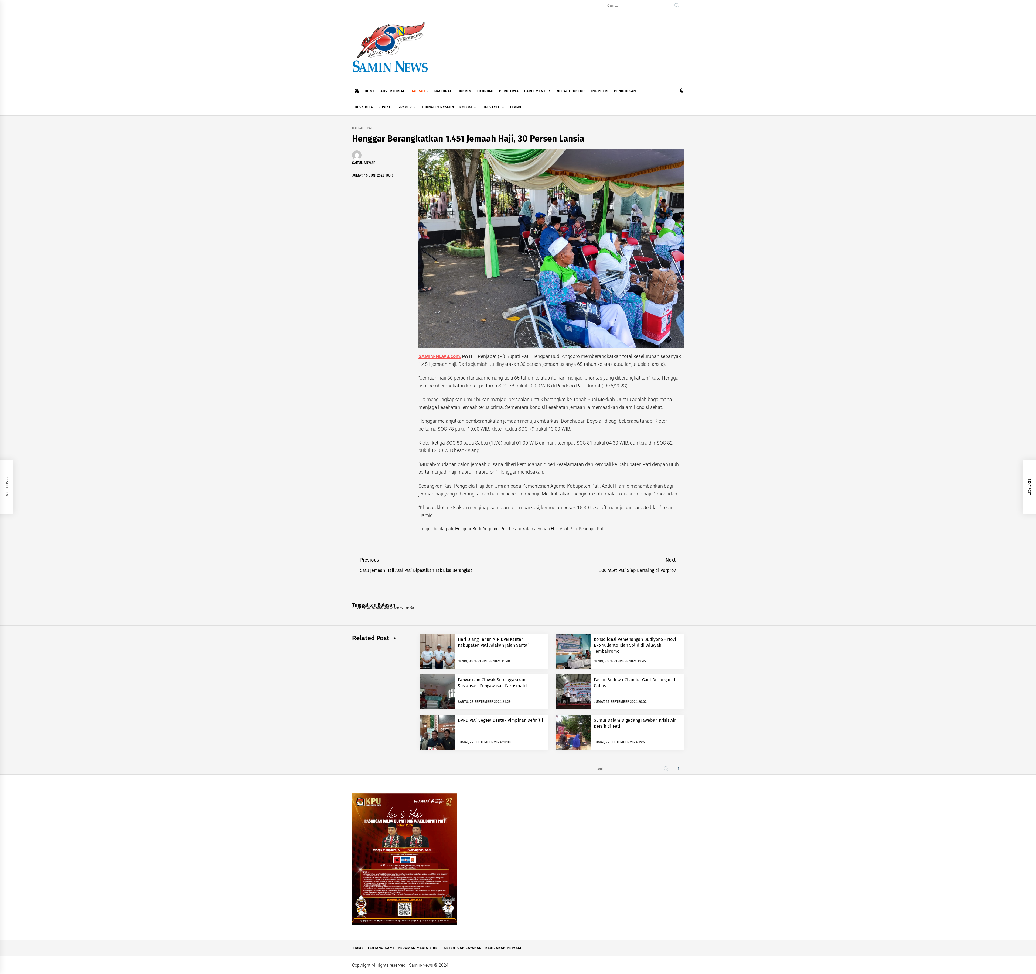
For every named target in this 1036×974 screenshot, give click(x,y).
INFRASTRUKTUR (570, 91)
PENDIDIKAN (625, 91)
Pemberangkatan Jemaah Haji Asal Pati (538, 528)
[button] (682, 91)
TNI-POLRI (599, 91)
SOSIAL (385, 107)
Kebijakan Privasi (503, 948)
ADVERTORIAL (392, 91)
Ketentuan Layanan (463, 948)
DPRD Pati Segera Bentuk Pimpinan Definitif (500, 720)
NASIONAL (443, 91)
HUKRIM (465, 91)
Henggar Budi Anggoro (477, 528)
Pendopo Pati (591, 528)
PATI (370, 128)
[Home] (357, 91)
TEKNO (515, 107)
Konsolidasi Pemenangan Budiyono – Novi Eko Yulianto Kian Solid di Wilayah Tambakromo (635, 645)
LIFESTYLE (491, 107)
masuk (377, 607)
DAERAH (418, 91)
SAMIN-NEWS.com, (439, 356)
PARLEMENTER (537, 91)
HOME (370, 91)
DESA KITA (364, 107)
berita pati (443, 528)
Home (358, 948)
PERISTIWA (509, 91)
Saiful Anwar (363, 163)
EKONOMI (485, 91)
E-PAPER (404, 107)
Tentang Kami (380, 948)
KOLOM (465, 107)
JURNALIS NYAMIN (437, 107)
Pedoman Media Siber (419, 948)
